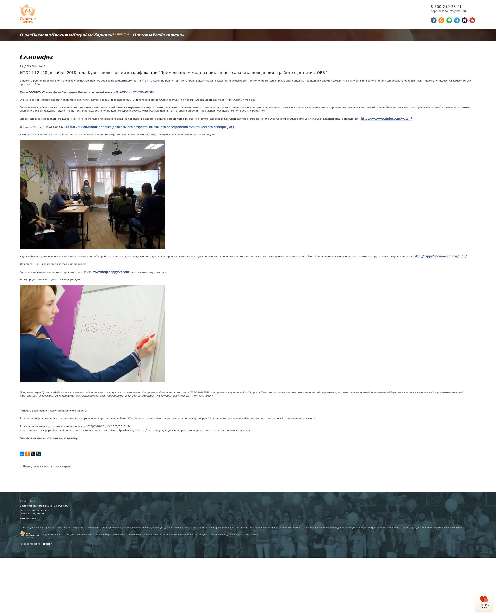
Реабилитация (154, 34)
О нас (24, 34)
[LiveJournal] (38, 448)
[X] (33, 448)
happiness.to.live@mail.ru (448, 11)
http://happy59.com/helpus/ (104, 421)
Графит (47, 537)
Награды (75, 34)
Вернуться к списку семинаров (42, 460)
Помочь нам (484, 606)
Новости (39, 34)
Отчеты (133, 34)
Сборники (94, 34)
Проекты (57, 34)
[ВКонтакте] (22, 448)
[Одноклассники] (27, 448)
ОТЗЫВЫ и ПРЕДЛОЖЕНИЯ (131, 91)
